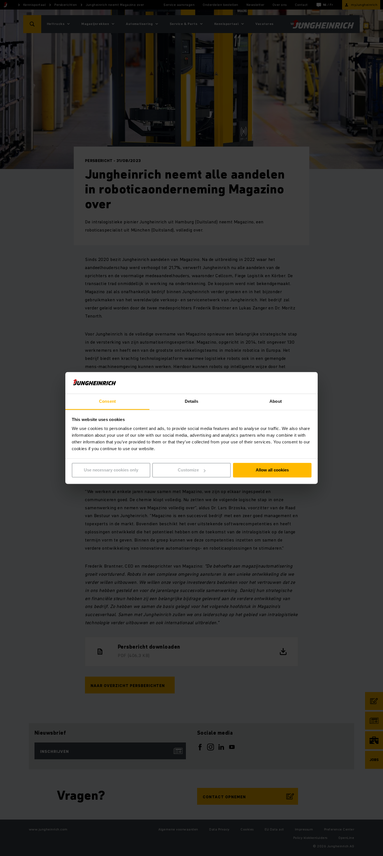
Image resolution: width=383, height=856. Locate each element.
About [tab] (275, 401)
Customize (188, 470)
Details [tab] (192, 401)
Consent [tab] (107, 401)
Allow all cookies (272, 470)
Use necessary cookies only (111, 470)
